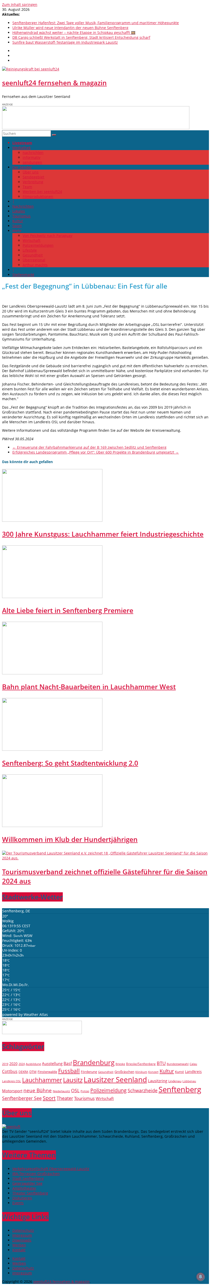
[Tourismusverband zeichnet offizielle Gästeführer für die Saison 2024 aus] (105, 858)
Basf (68, 1063)
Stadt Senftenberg (28, 1178)
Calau (193, 1064)
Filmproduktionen (38, 196)
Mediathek (21, 147)
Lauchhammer (42, 1080)
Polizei (85, 1091)
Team (27, 186)
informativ (31, 157)
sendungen (32, 162)
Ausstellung (52, 1063)
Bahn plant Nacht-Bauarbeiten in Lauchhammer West (89, 686)
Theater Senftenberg (30, 1193)
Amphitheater (24, 1188)
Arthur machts (35, 264)
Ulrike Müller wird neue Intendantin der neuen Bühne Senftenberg (70, 27)
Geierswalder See (27, 1183)
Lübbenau (189, 1081)
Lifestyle (30, 250)
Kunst (179, 1071)
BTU (161, 1063)
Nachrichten (23, 206)
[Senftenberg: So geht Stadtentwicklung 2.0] (52, 749)
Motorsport (12, 1090)
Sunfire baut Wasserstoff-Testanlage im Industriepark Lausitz (65, 42)
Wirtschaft (31, 240)
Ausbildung (33, 1064)
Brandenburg (94, 1062)
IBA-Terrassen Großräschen (36, 1173)
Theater (65, 1098)
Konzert (153, 1072)
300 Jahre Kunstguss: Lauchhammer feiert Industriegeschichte (103, 534)
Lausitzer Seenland (115, 1079)
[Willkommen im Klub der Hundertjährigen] (52, 825)
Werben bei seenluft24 (42, 191)
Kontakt (18, 1249)
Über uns (31, 172)
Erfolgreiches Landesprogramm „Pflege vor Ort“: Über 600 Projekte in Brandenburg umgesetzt (95, 452)
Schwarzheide (142, 1090)
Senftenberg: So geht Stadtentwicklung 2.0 (70, 763)
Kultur (17, 220)
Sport (17, 225)
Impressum (22, 1235)
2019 (5, 1064)
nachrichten (33, 152)
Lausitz (73, 1080)
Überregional (34, 260)
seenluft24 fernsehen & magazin (54, 82)
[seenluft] (11, 1126)
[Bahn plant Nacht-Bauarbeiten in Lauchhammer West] (52, 672)
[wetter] (42, 1032)
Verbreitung (33, 181)
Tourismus (21, 216)
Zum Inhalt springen (19, 4)
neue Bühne (37, 1090)
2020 (13, 1063)
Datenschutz (23, 1230)
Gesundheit (33, 255)
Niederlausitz (61, 1091)
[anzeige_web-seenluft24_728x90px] (95, 127)
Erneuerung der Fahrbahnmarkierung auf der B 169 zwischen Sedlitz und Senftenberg (89, 447)
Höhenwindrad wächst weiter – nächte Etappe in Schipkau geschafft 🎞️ (73, 32)
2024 (22, 1064)
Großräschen (124, 1071)
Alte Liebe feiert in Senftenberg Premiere (67, 610)
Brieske (120, 1064)
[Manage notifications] (200, 1277)
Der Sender (22, 167)
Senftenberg (180, 1089)
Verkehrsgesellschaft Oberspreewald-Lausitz (50, 1168)
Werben (19, 1245)
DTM (33, 1071)
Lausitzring (157, 1080)
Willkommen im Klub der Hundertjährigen (70, 839)
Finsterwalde (47, 1071)
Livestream (22, 142)
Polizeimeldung (108, 1090)
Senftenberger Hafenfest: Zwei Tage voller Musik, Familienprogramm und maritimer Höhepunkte (95, 22)
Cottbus (9, 1071)
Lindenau (174, 1081)
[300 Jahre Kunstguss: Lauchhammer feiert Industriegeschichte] (52, 520)
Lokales (18, 211)
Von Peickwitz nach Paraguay (47, 235)
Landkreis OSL (11, 1081)
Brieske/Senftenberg (141, 1064)
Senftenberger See (22, 1098)
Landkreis (193, 1071)
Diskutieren (22, 1198)
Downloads (21, 1240)
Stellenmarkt (23, 274)
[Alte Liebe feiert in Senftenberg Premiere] (52, 596)
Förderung (89, 1071)
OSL (75, 1090)
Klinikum (141, 1072)
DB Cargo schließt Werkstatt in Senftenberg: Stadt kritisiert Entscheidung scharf (81, 37)
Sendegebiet (33, 176)
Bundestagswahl (178, 1064)
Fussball (69, 1070)
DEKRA (23, 1072)
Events (18, 1202)
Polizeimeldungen (38, 245)
